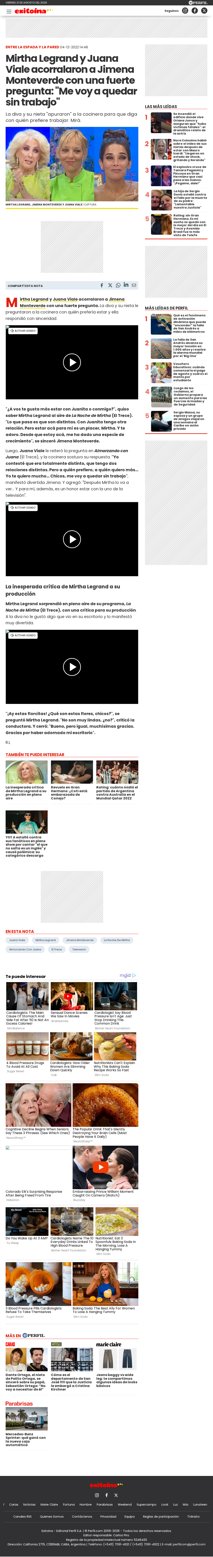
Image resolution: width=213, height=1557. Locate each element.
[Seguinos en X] (204, 10)
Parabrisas (105, 1504)
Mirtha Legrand (46, 940)
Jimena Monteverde (80, 940)
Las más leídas (161, 106)
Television (79, 949)
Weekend (125, 1504)
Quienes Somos (52, 1516)
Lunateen (200, 1504)
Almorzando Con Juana (25, 949)
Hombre (86, 1504)
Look (164, 1504)
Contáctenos (82, 1516)
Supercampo (146, 1504)
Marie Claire (49, 1504)
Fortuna (69, 1504)
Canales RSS (22, 1516)
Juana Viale (65, 299)
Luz (175, 1504)
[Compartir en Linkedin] (126, 285)
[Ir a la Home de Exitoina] (34, 11)
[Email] (134, 286)
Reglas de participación (161, 1516)
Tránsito (193, 1516)
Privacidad (108, 1516)
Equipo (130, 1516)
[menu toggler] (8, 10)
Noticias (29, 1504)
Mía (185, 1504)
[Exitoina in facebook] (195, 10)
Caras (13, 1504)
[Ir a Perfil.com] (198, 3)
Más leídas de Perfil (166, 308)
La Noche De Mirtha (117, 940)
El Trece (57, 949)
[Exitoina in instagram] (185, 10)
